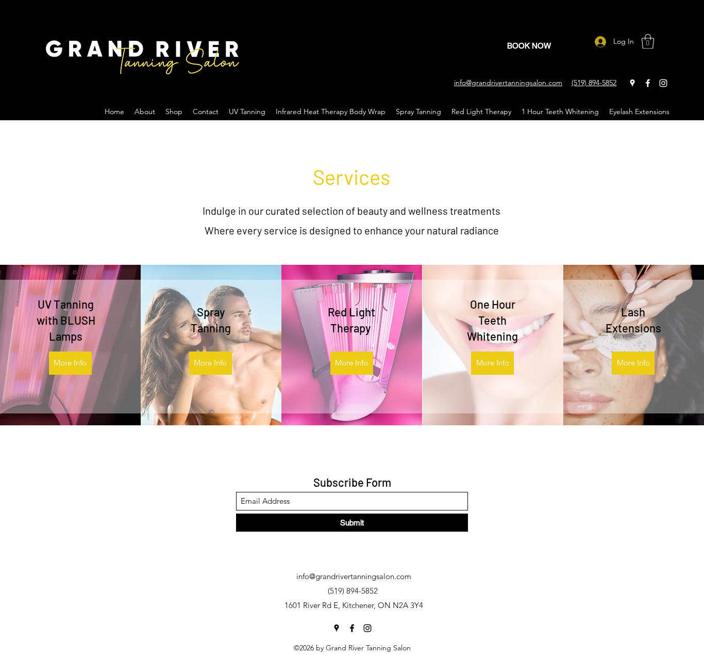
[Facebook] (648, 83)
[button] (648, 41)
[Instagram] (663, 83)
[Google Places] (632, 83)
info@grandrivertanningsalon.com (353, 576)
